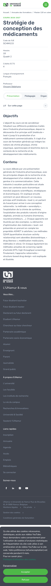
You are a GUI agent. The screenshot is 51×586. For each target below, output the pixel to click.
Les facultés (9, 389)
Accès (6, 453)
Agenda (7, 447)
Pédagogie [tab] (30, 96)
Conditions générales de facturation (18, 518)
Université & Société (13, 414)
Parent (6, 356)
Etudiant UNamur (11, 319)
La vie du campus (11, 402)
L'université (8, 383)
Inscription (8, 435)
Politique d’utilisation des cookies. (19, 559)
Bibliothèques (10, 466)
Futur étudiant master (13, 306)
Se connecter (9, 472)
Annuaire (7, 441)
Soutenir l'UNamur (12, 420)
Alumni (6, 344)
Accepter (25, 572)
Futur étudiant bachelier (15, 300)
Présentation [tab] (13, 96)
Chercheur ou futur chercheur (17, 325)
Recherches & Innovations (16, 408)
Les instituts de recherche (15, 395)
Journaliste (8, 363)
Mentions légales (10, 507)
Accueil (6, 12)
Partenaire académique (14, 331)
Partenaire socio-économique (17, 338)
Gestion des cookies (11, 512)
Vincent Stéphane (12, 86)
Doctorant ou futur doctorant (17, 313)
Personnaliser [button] (10, 565)
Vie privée (27, 507)
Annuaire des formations (22, 12)
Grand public (9, 369)
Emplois (7, 459)
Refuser (25, 579)
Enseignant (8, 350)
